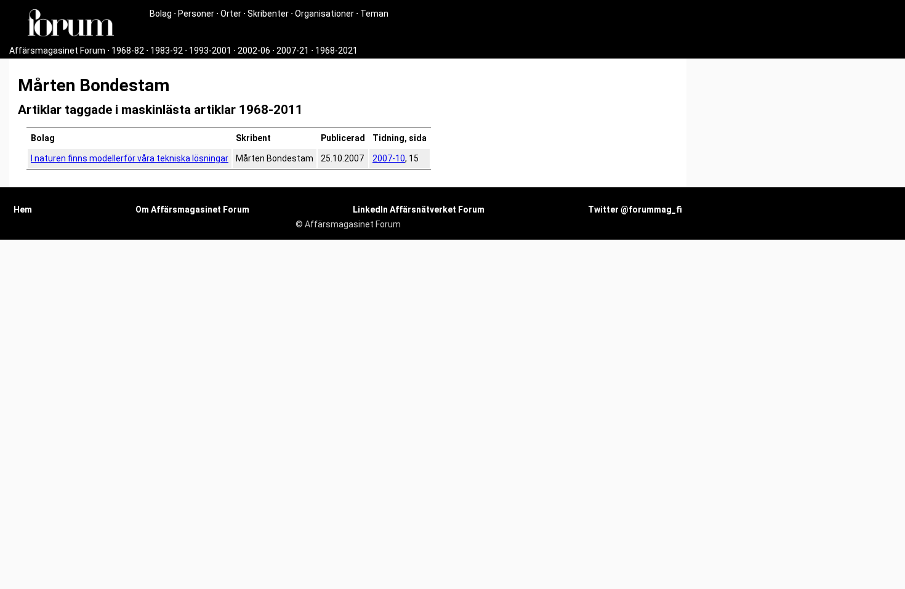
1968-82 (127, 50)
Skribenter (268, 13)
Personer (196, 13)
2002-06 (254, 50)
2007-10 (388, 158)
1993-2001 (210, 50)
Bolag (161, 13)
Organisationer (324, 13)
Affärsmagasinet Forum (57, 50)
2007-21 (292, 50)
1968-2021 (336, 50)
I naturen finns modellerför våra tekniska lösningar (129, 158)
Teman (374, 13)
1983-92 (166, 50)
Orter (230, 13)
